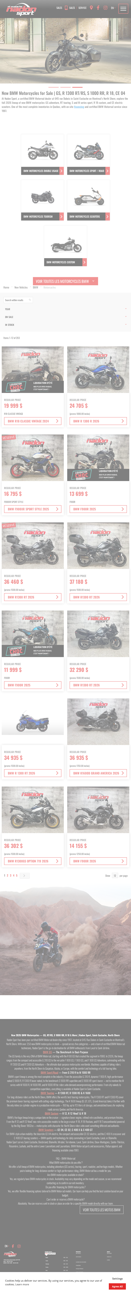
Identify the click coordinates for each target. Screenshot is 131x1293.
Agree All (117, 1286)
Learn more (22, 1284)
